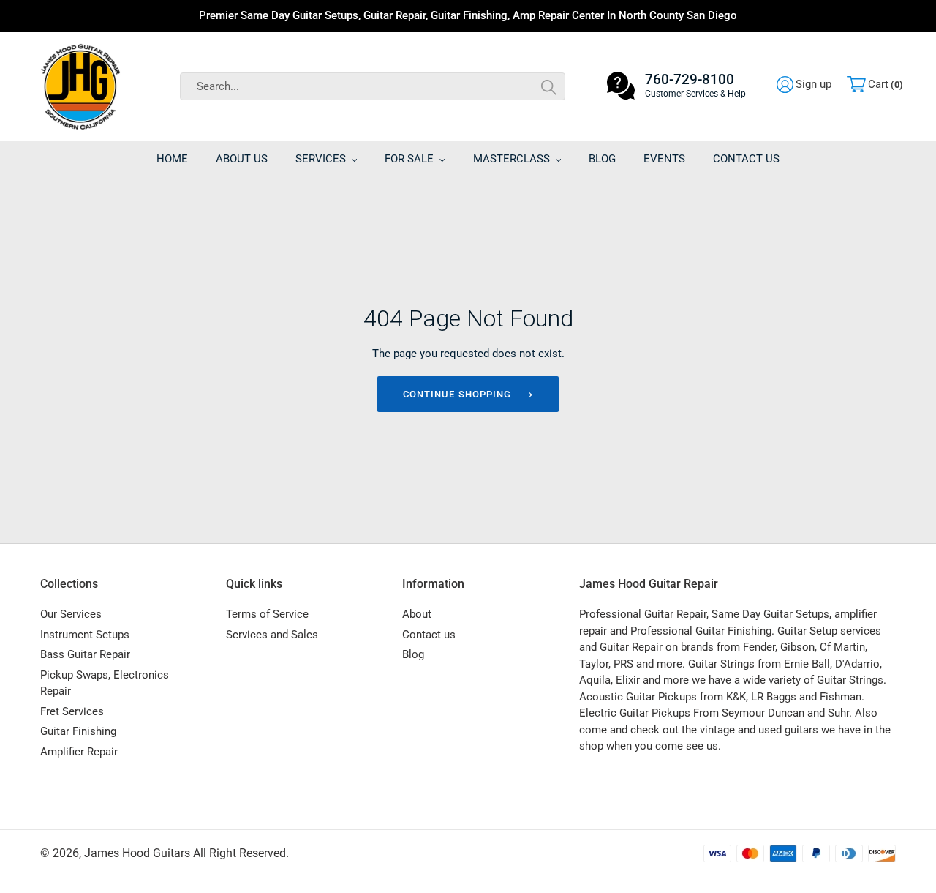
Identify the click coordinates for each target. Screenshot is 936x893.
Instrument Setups (84, 634)
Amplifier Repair (79, 751)
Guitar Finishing (78, 731)
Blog (413, 654)
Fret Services (72, 711)
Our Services (71, 614)
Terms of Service (267, 614)
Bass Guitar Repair (85, 654)
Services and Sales (272, 634)
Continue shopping (457, 394)
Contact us (429, 634)
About (416, 614)
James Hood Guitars (137, 853)
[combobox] (372, 86)
